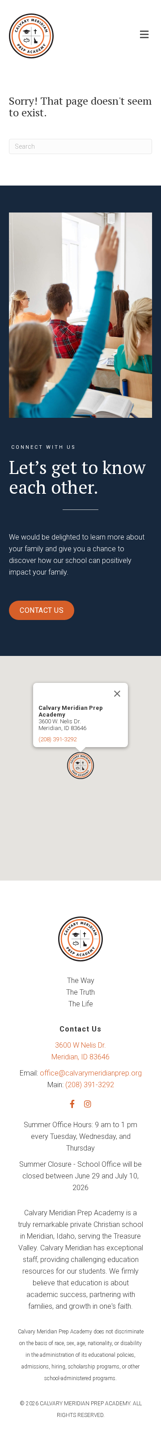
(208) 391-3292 (57, 739)
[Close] (117, 693)
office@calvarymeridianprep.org (91, 1073)
